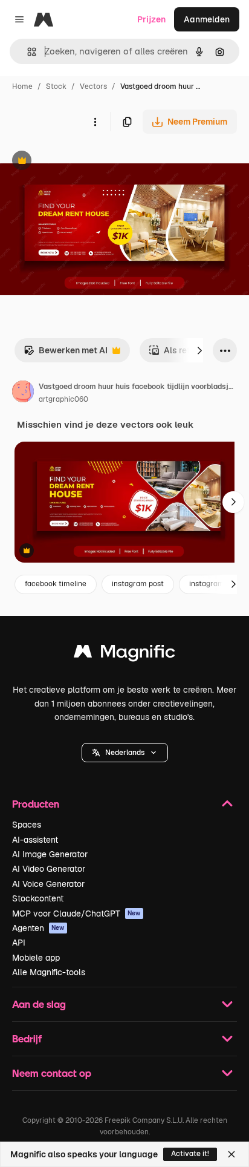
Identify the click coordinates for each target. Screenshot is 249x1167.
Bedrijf (27, 1038)
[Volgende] (199, 350)
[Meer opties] (95, 122)
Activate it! (190, 1154)
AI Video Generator (48, 868)
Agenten (38, 928)
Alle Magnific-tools (48, 972)
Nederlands (124, 752)
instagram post (138, 584)
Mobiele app (36, 957)
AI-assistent (35, 839)
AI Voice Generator (48, 883)
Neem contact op (51, 1073)
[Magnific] (124, 654)
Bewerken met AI (66, 353)
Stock (56, 86)
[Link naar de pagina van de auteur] (23, 393)
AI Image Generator (50, 854)
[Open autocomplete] (27, 51)
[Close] (231, 1154)
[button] (125, 752)
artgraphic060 (63, 399)
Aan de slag (39, 1004)
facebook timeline (55, 584)
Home (22, 86)
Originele (79, 162)
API (18, 942)
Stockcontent (37, 898)
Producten (35, 803)
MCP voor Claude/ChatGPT (76, 913)
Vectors (93, 86)
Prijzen (151, 19)
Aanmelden (207, 19)
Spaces (26, 824)
